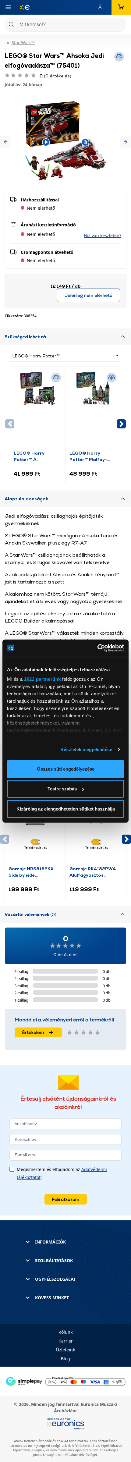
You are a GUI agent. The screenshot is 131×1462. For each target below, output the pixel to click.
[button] (5, 142)
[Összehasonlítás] (56, 377)
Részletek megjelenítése (86, 749)
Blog (65, 1358)
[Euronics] (22, 7)
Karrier (65, 1341)
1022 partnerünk (42, 679)
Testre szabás (62, 788)
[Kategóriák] (8, 7)
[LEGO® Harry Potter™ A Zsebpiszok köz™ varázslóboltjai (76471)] (38, 410)
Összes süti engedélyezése (65, 768)
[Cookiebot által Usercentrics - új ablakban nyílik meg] (97, 648)
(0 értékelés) (55, 75)
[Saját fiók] (101, 7)
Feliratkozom (65, 1199)
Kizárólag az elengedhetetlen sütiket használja (65, 808)
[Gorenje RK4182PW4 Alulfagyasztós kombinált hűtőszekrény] (96, 825)
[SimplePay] (65, 1381)
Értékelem (33, 1032)
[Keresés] (119, 25)
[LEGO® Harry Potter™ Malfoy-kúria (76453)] (93, 410)
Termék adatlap (35, 847)
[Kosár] (121, 7)
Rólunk (65, 1332)
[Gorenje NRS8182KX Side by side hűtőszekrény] (35, 825)
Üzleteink (65, 1350)
